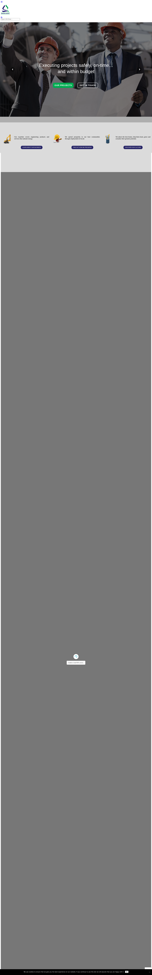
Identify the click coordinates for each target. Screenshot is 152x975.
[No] (149, 972)
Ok (127, 972)
